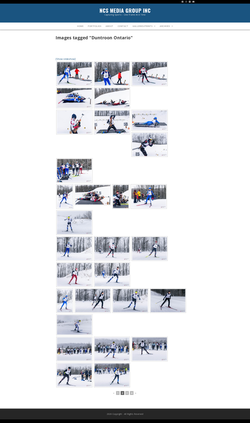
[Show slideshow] (66, 59)
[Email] (193, 1)
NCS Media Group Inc (125, 11)
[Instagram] (186, 1)
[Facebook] (182, 1)
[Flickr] (190, 1)
